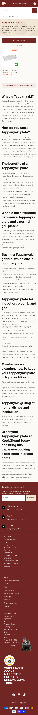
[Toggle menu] (4, 3)
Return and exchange (11, 593)
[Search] (34, 10)
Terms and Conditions (11, 581)
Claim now (31, 498)
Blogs (6, 587)
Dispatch (7, 606)
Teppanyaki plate (12, 16)
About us (7, 600)
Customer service (10, 590)
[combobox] (19, 10)
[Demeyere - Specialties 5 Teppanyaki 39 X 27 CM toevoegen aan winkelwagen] (16, 64)
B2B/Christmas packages (12, 584)
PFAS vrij (5, 77)
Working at (7, 597)
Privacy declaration (10, 603)
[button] (34, 3)
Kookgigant (22, 703)
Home (3, 16)
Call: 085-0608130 (10, 539)
